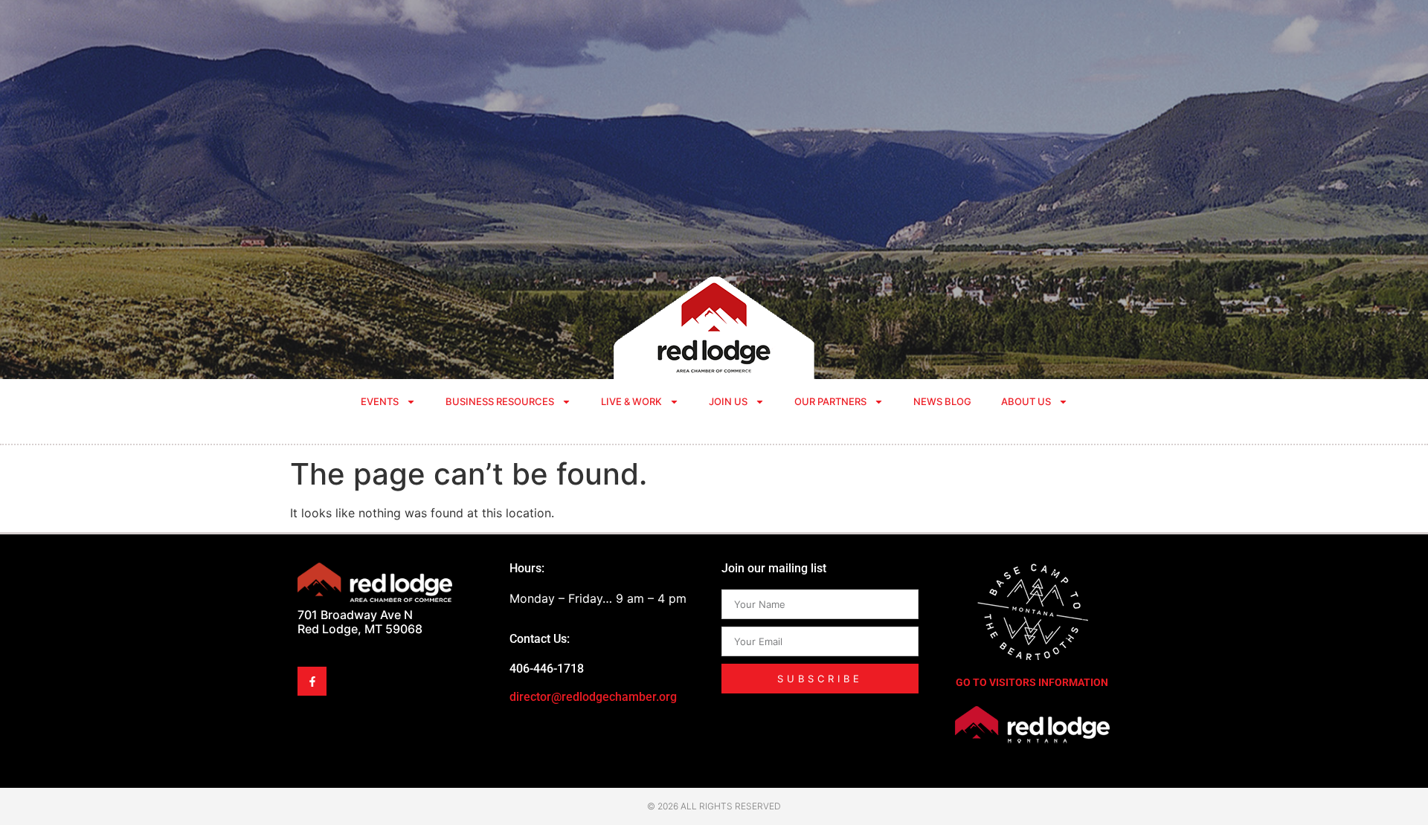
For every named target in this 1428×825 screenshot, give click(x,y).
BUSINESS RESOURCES (500, 401)
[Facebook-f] (312, 681)
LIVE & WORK (631, 401)
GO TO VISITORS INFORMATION (1032, 682)
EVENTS (380, 401)
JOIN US (728, 401)
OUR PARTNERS (830, 401)
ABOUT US (1026, 401)
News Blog (942, 401)
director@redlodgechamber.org (593, 697)
